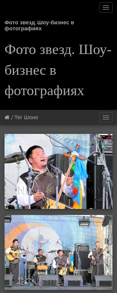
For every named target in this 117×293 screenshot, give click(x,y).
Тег (18, 117)
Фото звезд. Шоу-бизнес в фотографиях (39, 24)
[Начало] (7, 117)
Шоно (31, 117)
